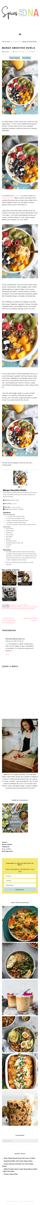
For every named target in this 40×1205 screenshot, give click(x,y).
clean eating (26, 606)
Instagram (17, 196)
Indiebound (5, 847)
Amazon (4, 842)
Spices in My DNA (20, 16)
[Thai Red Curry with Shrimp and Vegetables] (20, 941)
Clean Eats (20, 605)
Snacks (26, 605)
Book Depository (7, 851)
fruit (7, 608)
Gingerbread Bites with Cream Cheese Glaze (18, 1161)
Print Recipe (26, 58)
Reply (7, 654)
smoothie (22, 608)
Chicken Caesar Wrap (11, 1174)
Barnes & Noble (7, 844)
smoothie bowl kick (8, 198)
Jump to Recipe (14, 58)
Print (21, 487)
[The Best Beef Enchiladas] (20, 1088)
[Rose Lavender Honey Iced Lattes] (20, 1015)
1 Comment (32, 51)
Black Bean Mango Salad (14, 639)
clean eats (33, 606)
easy (3, 608)
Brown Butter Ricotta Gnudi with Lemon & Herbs (19, 1158)
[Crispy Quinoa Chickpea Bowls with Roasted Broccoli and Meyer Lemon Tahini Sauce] (20, 978)
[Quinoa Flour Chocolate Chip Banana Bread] (20, 1125)
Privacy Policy (29, 1201)
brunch (19, 606)
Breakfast (13, 605)
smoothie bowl (30, 608)
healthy (11, 608)
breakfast (13, 606)
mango (17, 608)
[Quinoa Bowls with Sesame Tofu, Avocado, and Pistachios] (20, 1052)
